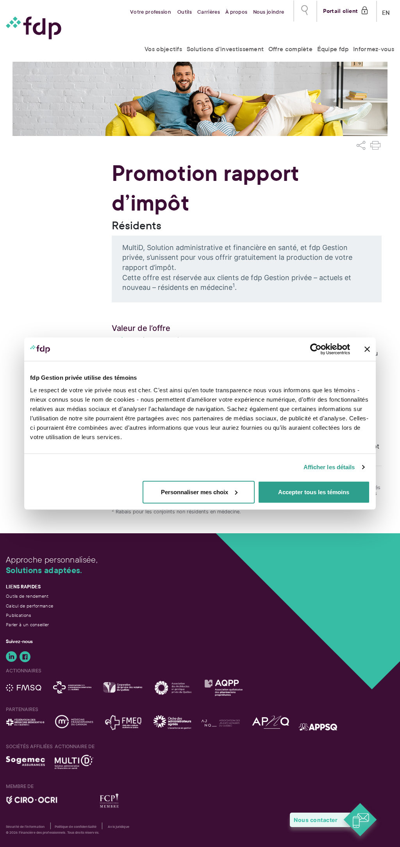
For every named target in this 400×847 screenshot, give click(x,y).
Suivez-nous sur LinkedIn (11, 656)
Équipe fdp (333, 49)
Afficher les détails (329, 467)
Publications (18, 615)
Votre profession (150, 12)
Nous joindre (268, 12)
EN (386, 11)
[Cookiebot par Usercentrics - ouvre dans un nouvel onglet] (316, 349)
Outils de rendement (27, 596)
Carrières (208, 12)
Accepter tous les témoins (313, 491)
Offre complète (290, 49)
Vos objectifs (163, 49)
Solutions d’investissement (225, 49)
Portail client (340, 10)
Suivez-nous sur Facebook (25, 656)
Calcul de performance (29, 606)
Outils (184, 12)
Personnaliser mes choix (194, 491)
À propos (236, 12)
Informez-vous (373, 49)
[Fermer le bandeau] (367, 349)
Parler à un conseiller (27, 624)
